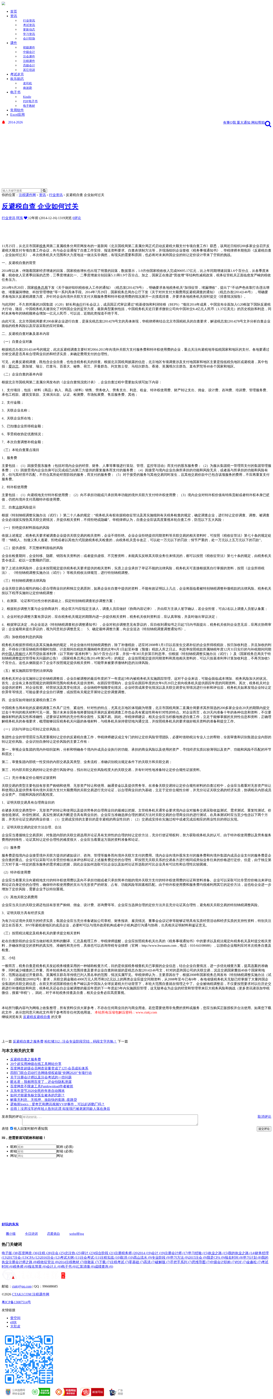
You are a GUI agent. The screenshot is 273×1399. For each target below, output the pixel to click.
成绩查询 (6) (104, 1266)
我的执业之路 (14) (241, 1253)
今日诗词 (31, 1233)
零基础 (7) (136, 1262)
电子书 (15, 92)
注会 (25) (58, 1253)
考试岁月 (17, 74)
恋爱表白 (53, 1233)
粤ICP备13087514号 (16, 1302)
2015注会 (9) (198, 1257)
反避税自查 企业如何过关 (40, 206)
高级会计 (29, 65)
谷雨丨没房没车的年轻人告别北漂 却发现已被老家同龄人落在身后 (60, 1108)
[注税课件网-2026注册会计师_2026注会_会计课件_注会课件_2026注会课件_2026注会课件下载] (3, 4)
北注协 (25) (73, 1253)
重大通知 (244, 122)
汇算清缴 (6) (85, 1266)
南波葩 (27, 87)
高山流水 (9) (143, 1257)
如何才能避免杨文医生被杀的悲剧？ (37, 1095)
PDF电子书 (30, 101)
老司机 (27, 83)
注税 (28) (45, 1253)
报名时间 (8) (234, 1257)
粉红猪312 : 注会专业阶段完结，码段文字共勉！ (80, 1041)
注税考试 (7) (119, 1262)
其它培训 (29, 70)
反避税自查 (41, 1017)
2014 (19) (144, 1253)
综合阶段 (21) (105, 1253)
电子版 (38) (10, 1253)
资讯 (13, 16)
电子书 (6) (68, 1266)
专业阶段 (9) (161, 1257)
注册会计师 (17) (176, 1253)
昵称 (13, 1146)
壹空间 (15, 1318)
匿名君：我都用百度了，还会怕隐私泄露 (41, 1082)
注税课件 (29, 61)
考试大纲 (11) (70, 1257)
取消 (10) (127, 1257)
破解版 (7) (162, 1262)
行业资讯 (29, 20)
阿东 (19, 218)
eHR (13, 1322)
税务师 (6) (20, 1266)
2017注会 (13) (17, 1257)
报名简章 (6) (37, 1266)
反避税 (28, 1017)
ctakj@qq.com (22, 1286)
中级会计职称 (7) (222, 1262)
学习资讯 (29, 34)
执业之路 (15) (218, 1253)
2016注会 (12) (50, 1257)
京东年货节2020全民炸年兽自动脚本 (37, 1091)
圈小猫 (11, 1233)
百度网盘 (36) (28, 1253)
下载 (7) (104, 1262)
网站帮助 (258, 122)
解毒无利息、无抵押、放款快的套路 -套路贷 (43, 1100)
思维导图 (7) (201, 1262)
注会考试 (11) (90, 1257)
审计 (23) (88, 1253)
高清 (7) (149, 1262)
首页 (13, 11)
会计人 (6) (53, 1266)
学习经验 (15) (198, 1253)
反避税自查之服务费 (28, 1041)
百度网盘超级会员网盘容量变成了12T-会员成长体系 (49, 1068)
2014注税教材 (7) (71, 1262)
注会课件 (29, 56)
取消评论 (264, 1116)
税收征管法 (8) (48, 1262)
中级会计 (29, 52)
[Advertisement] (133, 156)
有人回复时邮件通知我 (31, 1128)
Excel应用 (17, 114)
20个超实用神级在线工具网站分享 (35, 1064)
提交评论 (264, 1128)
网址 (13, 1155)
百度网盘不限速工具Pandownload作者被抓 (41, 1086)
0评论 (77, 218)
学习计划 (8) (252, 1257)
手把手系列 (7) (181, 1262)
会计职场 (29, 38)
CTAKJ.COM (22, 1294)
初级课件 (29, 47)
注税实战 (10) (110, 1257)
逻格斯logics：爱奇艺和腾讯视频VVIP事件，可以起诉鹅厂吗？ (57, 1104)
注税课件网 (27, 195)
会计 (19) (158, 1253)
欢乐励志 (17, 79)
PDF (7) (241, 1262)
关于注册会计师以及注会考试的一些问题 (41, 1077)
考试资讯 (29, 25)
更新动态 (29, 29)
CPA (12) (33, 1257)
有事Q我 (230, 122)
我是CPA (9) (216, 1257)
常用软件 (17, 110)
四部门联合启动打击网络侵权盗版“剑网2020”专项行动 (51, 1073)
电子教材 (29, 105)
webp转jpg (76, 1233)
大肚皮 (15, 1326)
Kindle (27, 96)
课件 (13, 43)
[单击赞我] (26, 218)
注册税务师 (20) (126, 1253)
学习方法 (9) (179, 1257)
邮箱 (13, 1151)
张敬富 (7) (91, 1262)
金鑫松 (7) (254, 1262)
